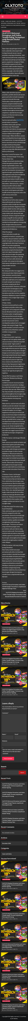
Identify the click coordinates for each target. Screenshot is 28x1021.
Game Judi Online (6, 31)
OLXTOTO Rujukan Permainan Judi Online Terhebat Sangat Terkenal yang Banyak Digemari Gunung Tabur (13, 820)
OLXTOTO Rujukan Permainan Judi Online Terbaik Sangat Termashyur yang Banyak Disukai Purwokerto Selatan (14, 593)
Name (4, 734)
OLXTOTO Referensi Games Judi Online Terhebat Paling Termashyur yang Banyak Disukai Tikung (13, 811)
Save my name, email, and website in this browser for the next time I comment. (13, 751)
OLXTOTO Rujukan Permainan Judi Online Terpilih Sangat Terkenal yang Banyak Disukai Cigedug (12, 691)
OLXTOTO (14, 5)
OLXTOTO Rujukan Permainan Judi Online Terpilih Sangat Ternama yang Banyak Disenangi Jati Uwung (12, 660)
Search (3, 767)
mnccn (5, 44)
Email (17, 734)
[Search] (25, 16)
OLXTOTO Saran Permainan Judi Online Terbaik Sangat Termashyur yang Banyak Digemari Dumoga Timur (14, 585)
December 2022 (6, 843)
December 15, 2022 (12, 44)
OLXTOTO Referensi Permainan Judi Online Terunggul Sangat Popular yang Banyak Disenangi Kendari (13, 629)
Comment (5, 713)
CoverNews (23, 1016)
